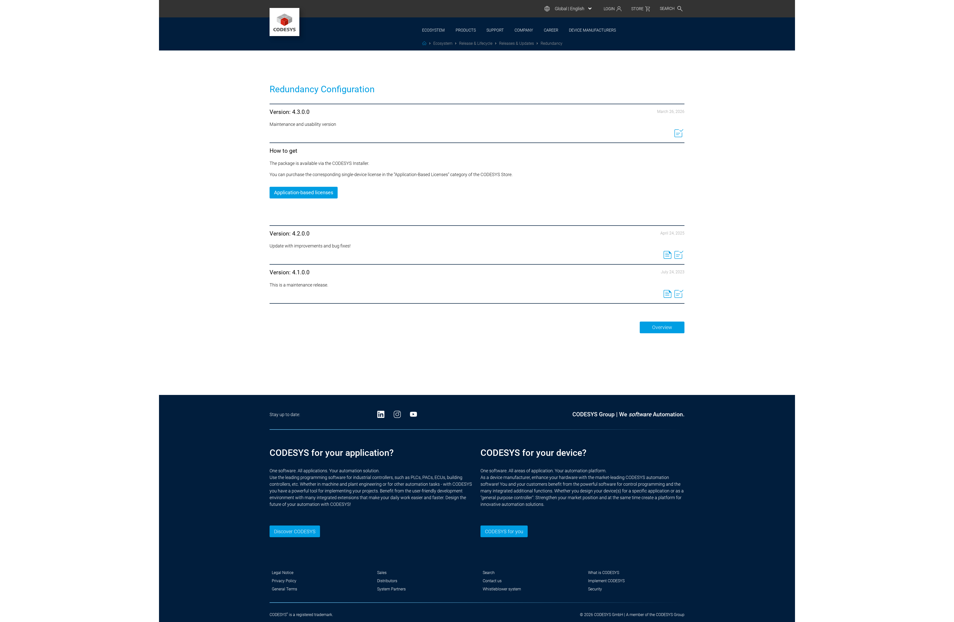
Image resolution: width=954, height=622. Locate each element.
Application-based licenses (303, 192)
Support (495, 30)
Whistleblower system (502, 589)
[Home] (284, 22)
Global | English (569, 8)
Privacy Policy (284, 580)
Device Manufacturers (592, 30)
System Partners (391, 589)
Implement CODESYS (606, 580)
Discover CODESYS (295, 531)
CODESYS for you (504, 531)
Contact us (492, 580)
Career (551, 30)
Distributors (387, 580)
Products (466, 30)
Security (595, 589)
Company (524, 30)
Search (489, 572)
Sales (382, 572)
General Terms (284, 589)
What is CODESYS (603, 572)
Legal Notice (282, 572)
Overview (662, 327)
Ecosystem (433, 30)
